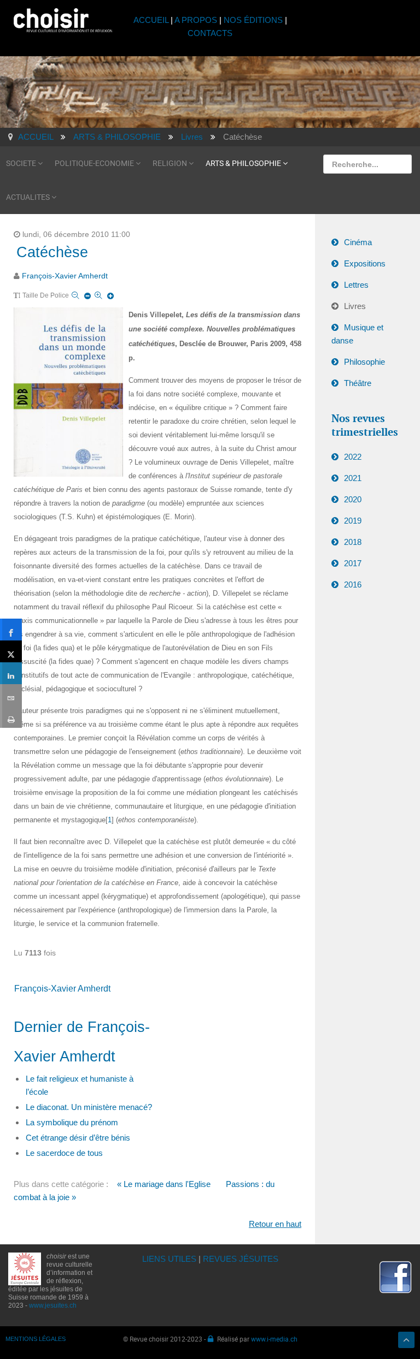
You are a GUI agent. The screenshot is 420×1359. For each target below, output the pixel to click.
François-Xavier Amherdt (65, 276)
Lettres (356, 284)
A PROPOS (195, 20)
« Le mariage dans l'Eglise (164, 1184)
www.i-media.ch (274, 1338)
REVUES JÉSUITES (240, 1258)
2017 (352, 563)
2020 (352, 499)
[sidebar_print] (11, 717)
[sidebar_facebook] (11, 629)
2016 (352, 584)
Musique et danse (357, 334)
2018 (352, 542)
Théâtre (357, 383)
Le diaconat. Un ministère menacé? (89, 1107)
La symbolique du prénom (72, 1122)
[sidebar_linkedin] (11, 673)
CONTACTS (210, 33)
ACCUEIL (152, 20)
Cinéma (358, 242)
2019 (352, 520)
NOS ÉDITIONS (253, 20)
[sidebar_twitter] (11, 651)
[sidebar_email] (11, 695)
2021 (352, 478)
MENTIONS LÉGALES (35, 1339)
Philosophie (364, 361)
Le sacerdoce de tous (64, 1153)
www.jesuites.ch (53, 1305)
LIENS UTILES (169, 1258)
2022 (352, 456)
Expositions (365, 263)
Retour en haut (275, 1224)
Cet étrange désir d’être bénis (78, 1137)
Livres (355, 306)
